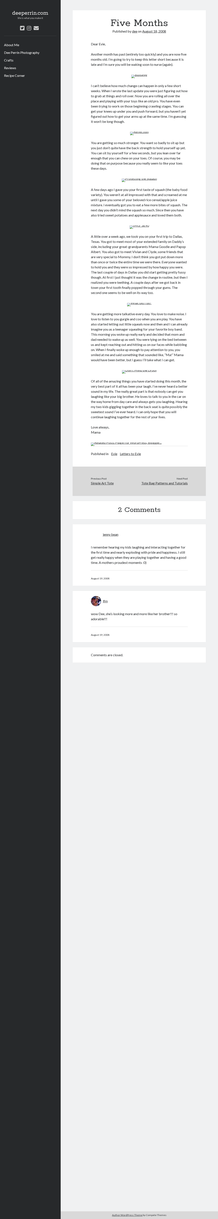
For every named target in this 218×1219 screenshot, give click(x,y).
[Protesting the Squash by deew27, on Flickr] (139, 178)
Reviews (10, 68)
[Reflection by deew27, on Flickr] (139, 132)
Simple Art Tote (102, 483)
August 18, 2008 (154, 31)
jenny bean (110, 534)
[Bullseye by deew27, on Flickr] (139, 75)
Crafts (8, 60)
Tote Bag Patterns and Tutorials (164, 483)
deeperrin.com (30, 13)
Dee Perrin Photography (21, 52)
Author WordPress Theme (127, 1215)
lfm (105, 601)
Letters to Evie (130, 454)
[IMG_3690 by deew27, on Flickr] (139, 225)
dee (134, 31)
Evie (114, 454)
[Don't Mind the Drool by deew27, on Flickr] (139, 370)
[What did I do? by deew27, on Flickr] (139, 303)
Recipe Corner (14, 75)
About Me (11, 45)
